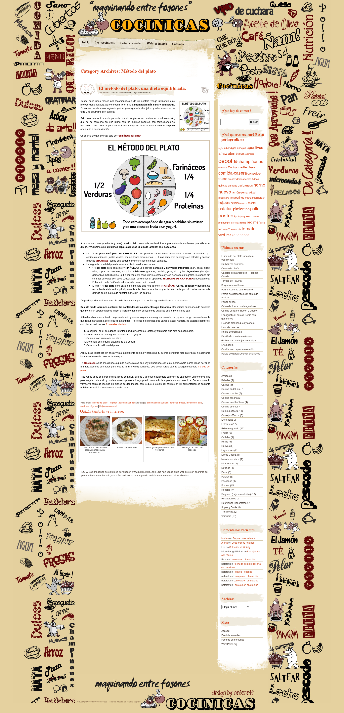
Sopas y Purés (229, 507)
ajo (221, 147)
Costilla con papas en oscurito (237, 349)
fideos (255, 179)
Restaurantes (228, 498)
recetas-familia (239, 222)
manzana (250, 197)
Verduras (226, 516)
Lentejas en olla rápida (243, 559)
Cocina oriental (229, 406)
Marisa (225, 538)
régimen (94, 406)
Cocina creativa (229, 393)
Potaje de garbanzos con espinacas (240, 353)
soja (263, 222)
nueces (243, 202)
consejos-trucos (177, 402)
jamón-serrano (241, 192)
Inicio (85, 42)
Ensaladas (227, 419)
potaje (239, 216)
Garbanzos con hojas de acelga (238, 340)
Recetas (225, 489)
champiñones (250, 161)
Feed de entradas (230, 635)
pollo (254, 208)
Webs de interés (157, 43)
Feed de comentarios (232, 639)
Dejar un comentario (142, 92)
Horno (224, 441)
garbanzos (245, 185)
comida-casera (232, 172)
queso (247, 216)
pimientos (241, 208)
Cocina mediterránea (241, 167)
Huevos (225, 445)
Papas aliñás (228, 301)
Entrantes (226, 424)
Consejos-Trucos (230, 415)
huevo (224, 191)
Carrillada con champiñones (236, 336)
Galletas (225, 437)
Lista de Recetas (130, 43)
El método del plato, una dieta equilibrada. (142, 87)
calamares (249, 153)
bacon (240, 153)
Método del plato (100, 402)
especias (246, 179)
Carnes (225, 384)
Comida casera (229, 410)
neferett (127, 92)
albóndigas (230, 148)
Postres (225, 485)
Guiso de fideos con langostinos (238, 306)
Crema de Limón (230, 268)
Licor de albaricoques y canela (238, 322)
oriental (252, 203)
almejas (241, 148)
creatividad (234, 179)
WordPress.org (229, 644)
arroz (222, 153)
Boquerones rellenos (232, 285)
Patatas (225, 476)
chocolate (222, 167)
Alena (224, 542)
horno (259, 184)
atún (231, 153)
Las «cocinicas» (104, 42)
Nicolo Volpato (134, 701)
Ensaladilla (227, 344)
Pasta (224, 472)
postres (226, 215)
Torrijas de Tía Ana (231, 280)
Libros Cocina (228, 454)
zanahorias (240, 234)
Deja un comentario (108, 406)
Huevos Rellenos (243, 571)
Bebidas (225, 380)
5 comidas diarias (116, 324)
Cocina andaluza (230, 389)
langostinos (237, 197)
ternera (223, 229)
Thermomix (234, 229)
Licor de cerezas (230, 327)
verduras (224, 234)
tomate (249, 228)
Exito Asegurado (230, 428)
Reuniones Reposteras (233, 502)
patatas (225, 208)
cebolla (227, 160)
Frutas (224, 432)
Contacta (178, 43)
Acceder (225, 630)
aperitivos (255, 147)
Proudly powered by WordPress (91, 701)
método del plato (194, 402)
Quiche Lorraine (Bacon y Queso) (239, 310)
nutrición (84, 406)
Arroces (225, 375)
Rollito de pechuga (231, 331)
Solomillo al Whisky (239, 547)
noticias (235, 203)
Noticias (225, 467)
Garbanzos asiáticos (232, 264)
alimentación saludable (157, 402)
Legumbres (227, 450)
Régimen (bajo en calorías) (122, 402)
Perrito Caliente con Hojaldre (237, 289)
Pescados (226, 480)
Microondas (227, 463)
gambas (232, 185)
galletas (222, 185)
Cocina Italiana (229, 397)
